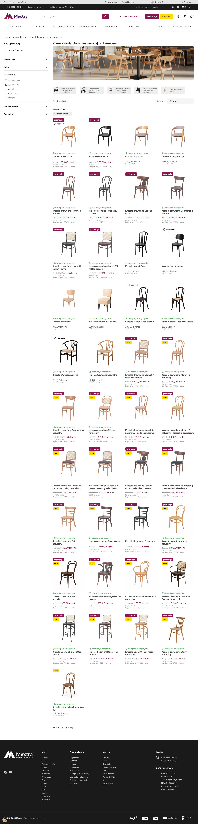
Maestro (45, 793)
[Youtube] (178, 7)
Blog (104, 780)
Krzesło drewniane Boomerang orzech (177, 212)
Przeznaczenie (48, 777)
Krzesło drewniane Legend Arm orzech (105, 598)
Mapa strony (108, 783)
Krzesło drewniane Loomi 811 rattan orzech (103, 267)
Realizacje (107, 764)
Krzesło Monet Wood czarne (139, 321)
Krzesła (45, 757)
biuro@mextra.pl (34, 7)
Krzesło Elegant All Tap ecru (103, 321)
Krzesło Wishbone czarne (65, 375)
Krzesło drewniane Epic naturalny (64, 542)
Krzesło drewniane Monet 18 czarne (103, 212)
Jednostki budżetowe (79, 777)
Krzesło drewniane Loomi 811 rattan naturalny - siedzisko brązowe (67, 487)
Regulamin (74, 757)
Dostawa (73, 761)
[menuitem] (16, 26)
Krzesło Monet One (135, 266)
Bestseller (46, 799)
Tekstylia (45, 770)
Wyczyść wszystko (15, 50)
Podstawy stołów (48, 764)
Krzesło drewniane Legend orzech (138, 212)
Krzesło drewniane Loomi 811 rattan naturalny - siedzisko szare (103, 487)
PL (186, 7)
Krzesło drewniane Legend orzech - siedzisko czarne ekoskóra (138, 487)
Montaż (73, 764)
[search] (105, 16)
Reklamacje (74, 770)
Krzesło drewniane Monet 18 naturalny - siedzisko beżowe (139, 431)
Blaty (44, 790)
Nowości (166, 16)
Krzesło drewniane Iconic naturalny (174, 542)
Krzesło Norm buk (62, 321)
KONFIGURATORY (129, 16)
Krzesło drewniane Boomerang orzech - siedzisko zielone (177, 487)
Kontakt (106, 757)
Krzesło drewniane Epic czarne (140, 541)
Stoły (44, 761)
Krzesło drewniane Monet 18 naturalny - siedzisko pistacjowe (178, 431)
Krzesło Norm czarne (172, 266)
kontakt (155, 7)
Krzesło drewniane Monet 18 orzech (67, 212)
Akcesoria (46, 773)
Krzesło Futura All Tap (173, 156)
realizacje (139, 7)
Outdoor (45, 780)
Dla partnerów (111, 2)
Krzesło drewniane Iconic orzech (65, 598)
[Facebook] (173, 7)
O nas (105, 761)
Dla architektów (128, 2)
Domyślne (174, 101)
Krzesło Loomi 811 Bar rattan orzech (103, 653)
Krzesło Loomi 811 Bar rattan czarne (67, 653)
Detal (44, 786)
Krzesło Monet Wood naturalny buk (68, 708)
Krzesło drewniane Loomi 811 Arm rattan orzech (176, 598)
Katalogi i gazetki (109, 767)
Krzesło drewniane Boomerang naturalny (68, 431)
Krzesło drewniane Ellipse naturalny (102, 431)
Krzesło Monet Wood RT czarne (177, 321)
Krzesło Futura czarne (100, 156)
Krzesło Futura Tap (134, 156)
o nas (147, 7)
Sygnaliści (74, 783)
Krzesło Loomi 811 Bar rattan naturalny (139, 653)
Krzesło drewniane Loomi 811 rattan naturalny (139, 376)
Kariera (105, 770)
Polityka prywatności (78, 780)
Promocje (152, 16)
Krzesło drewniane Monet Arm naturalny (140, 598)
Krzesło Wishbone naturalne (103, 375)
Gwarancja (74, 767)
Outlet (44, 783)
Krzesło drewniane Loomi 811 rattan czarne (67, 267)
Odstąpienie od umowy (79, 773)
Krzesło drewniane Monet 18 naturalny (176, 376)
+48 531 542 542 (14, 7)
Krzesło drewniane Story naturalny (174, 653)
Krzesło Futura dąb (62, 156)
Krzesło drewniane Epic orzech (104, 541)
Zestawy (45, 767)
